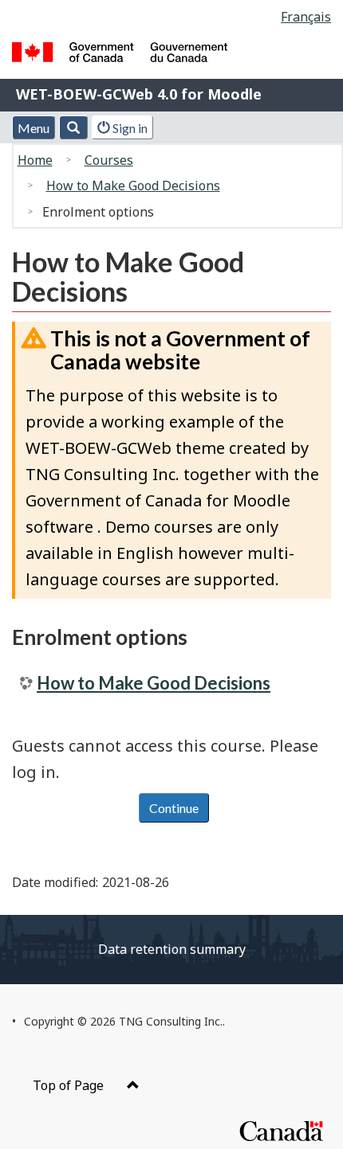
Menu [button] (33, 127)
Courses (109, 160)
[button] (73, 127)
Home (35, 160)
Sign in (129, 127)
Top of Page (70, 1085)
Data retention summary (172, 949)
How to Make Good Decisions (133, 185)
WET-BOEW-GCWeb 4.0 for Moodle (139, 94)
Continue (174, 807)
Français (306, 16)
